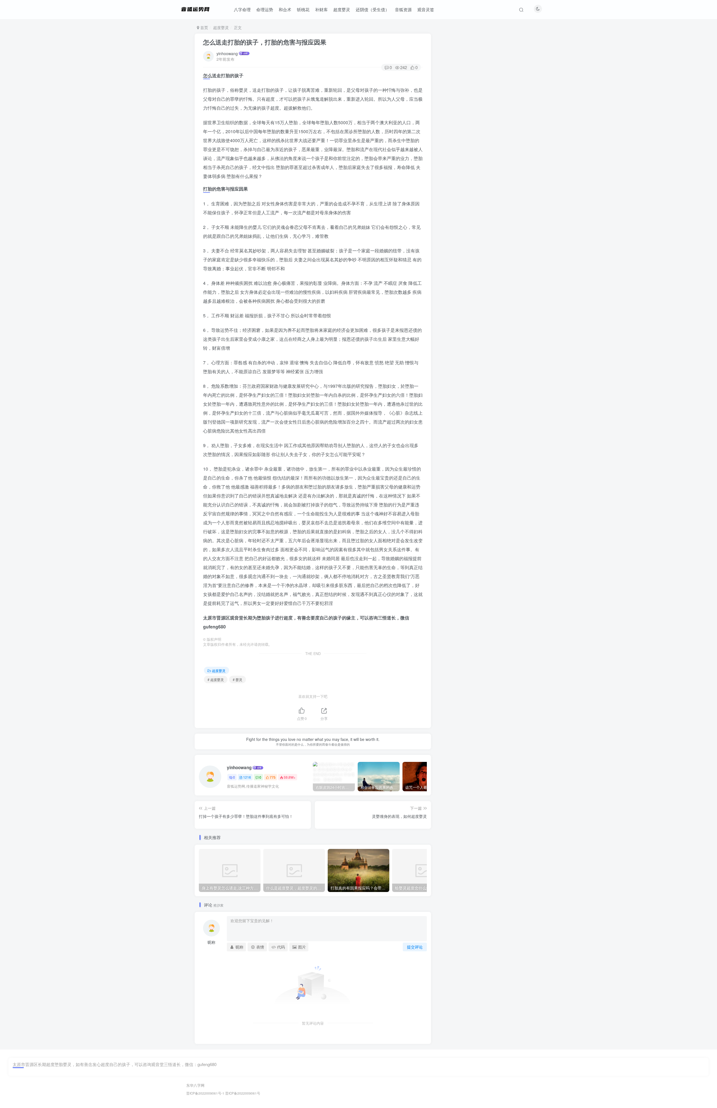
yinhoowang (227, 53)
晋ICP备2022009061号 (242, 1093)
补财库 (321, 9)
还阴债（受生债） (372, 9)
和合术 (285, 9)
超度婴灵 (341, 9)
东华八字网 (195, 1085)
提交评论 (415, 947)
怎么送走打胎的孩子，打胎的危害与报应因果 (264, 41)
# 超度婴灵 (216, 679)
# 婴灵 (237, 679)
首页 (203, 27)
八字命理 (242, 9)
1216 (247, 777)
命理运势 (264, 9)
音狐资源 (403, 9)
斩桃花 (303, 9)
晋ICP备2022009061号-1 (205, 1093)
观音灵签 (425, 9)
